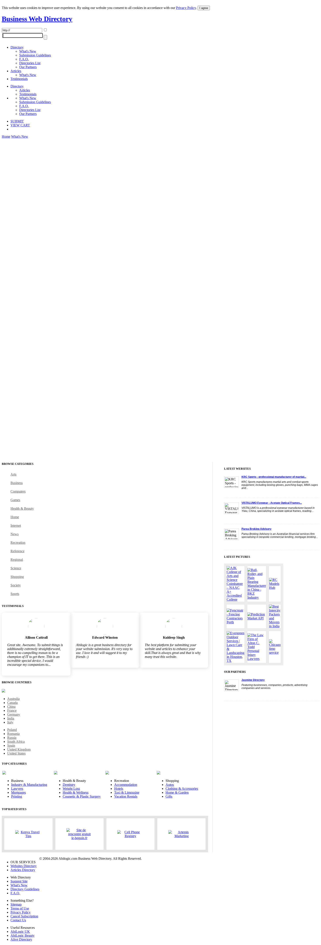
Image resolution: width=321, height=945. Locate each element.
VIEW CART (20, 125)
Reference (17, 551)
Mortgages (18, 792)
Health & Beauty (22, 508)
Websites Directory (23, 866)
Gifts (169, 796)
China (11, 706)
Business (16, 483)
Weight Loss (71, 788)
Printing (16, 796)
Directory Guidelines (24, 889)
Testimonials (19, 79)
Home (6, 136)
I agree (203, 8)
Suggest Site (19, 881)
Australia (13, 699)
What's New (27, 51)
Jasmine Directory (253, 680)
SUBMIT (17, 121)
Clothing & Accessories (182, 788)
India (10, 718)
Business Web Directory (37, 19)
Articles (15, 71)
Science (15, 568)
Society (15, 585)
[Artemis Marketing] (181, 834)
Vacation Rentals (125, 796)
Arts (13, 474)
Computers (18, 491)
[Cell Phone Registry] (130, 834)
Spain (11, 745)
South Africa (16, 741)
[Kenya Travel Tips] (28, 834)
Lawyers (17, 788)
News (14, 534)
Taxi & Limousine (126, 792)
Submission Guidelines (35, 55)
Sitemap (16, 904)
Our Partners (28, 67)
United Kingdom (19, 749)
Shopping (17, 577)
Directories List (29, 63)
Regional (16, 559)
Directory (17, 47)
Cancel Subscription (24, 916)
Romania (13, 734)
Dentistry (69, 784)
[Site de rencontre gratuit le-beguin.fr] (79, 834)
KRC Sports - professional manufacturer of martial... (274, 476)
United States (16, 753)
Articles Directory (22, 870)
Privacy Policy (186, 8)
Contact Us (18, 920)
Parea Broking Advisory (256, 528)
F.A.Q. (24, 59)
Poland (12, 730)
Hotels (118, 788)
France (12, 710)
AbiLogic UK (20, 931)
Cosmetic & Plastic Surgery (82, 796)
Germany (13, 714)
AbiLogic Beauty (22, 935)
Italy (10, 722)
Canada (12, 702)
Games (15, 500)
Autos (170, 784)
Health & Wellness (75, 792)
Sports (14, 594)
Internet (15, 525)
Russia (11, 737)
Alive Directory (21, 939)
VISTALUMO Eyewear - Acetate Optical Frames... (272, 502)
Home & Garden (177, 792)
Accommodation (125, 784)
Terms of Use (19, 908)
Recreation (17, 542)
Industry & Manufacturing (29, 784)
